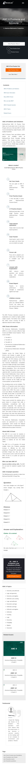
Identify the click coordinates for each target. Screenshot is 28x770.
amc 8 (5, 755)
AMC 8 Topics (7, 109)
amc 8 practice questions (10, 761)
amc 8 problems (18, 755)
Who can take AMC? (9, 101)
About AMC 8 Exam (8, 96)
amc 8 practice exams (9, 759)
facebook (10, 717)
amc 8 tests (14, 757)
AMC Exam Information (9, 92)
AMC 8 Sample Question (10, 105)
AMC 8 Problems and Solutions (11, 88)
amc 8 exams (10, 755)
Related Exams (7, 113)
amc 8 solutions (7, 757)
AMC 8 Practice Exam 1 (14, 576)
